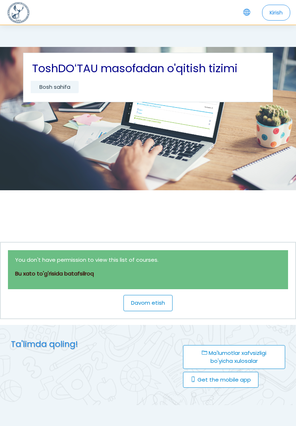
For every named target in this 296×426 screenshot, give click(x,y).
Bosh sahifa (54, 87)
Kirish (276, 12)
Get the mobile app (223, 379)
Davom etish (148, 303)
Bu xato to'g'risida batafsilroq (54, 273)
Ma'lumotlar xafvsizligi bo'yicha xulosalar (236, 357)
